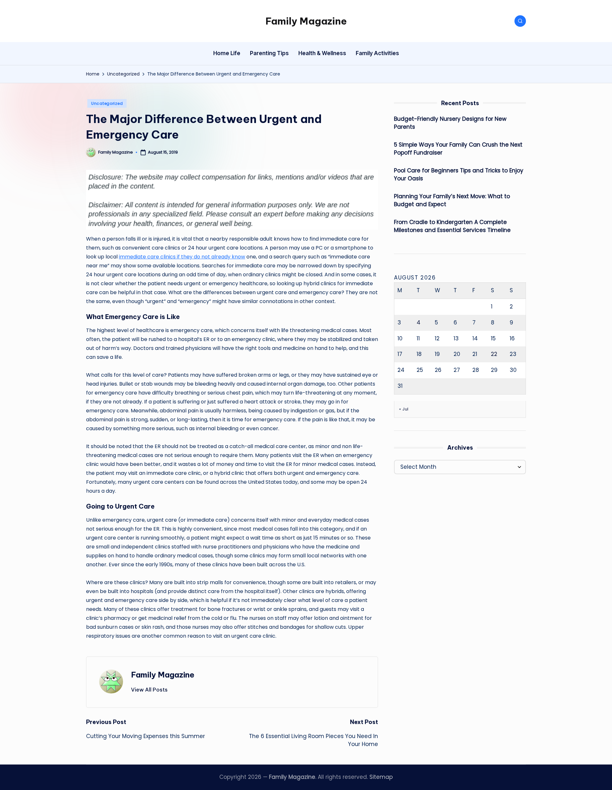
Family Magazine (306, 21)
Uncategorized (107, 103)
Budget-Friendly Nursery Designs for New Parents (450, 123)
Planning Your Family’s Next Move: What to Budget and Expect (452, 200)
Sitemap (381, 777)
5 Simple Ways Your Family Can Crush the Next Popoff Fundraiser (458, 149)
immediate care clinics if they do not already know (182, 256)
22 (494, 354)
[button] (149, 689)
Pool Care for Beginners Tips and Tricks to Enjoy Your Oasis (458, 175)
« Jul (404, 409)
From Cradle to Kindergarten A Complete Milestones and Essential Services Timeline (452, 226)
